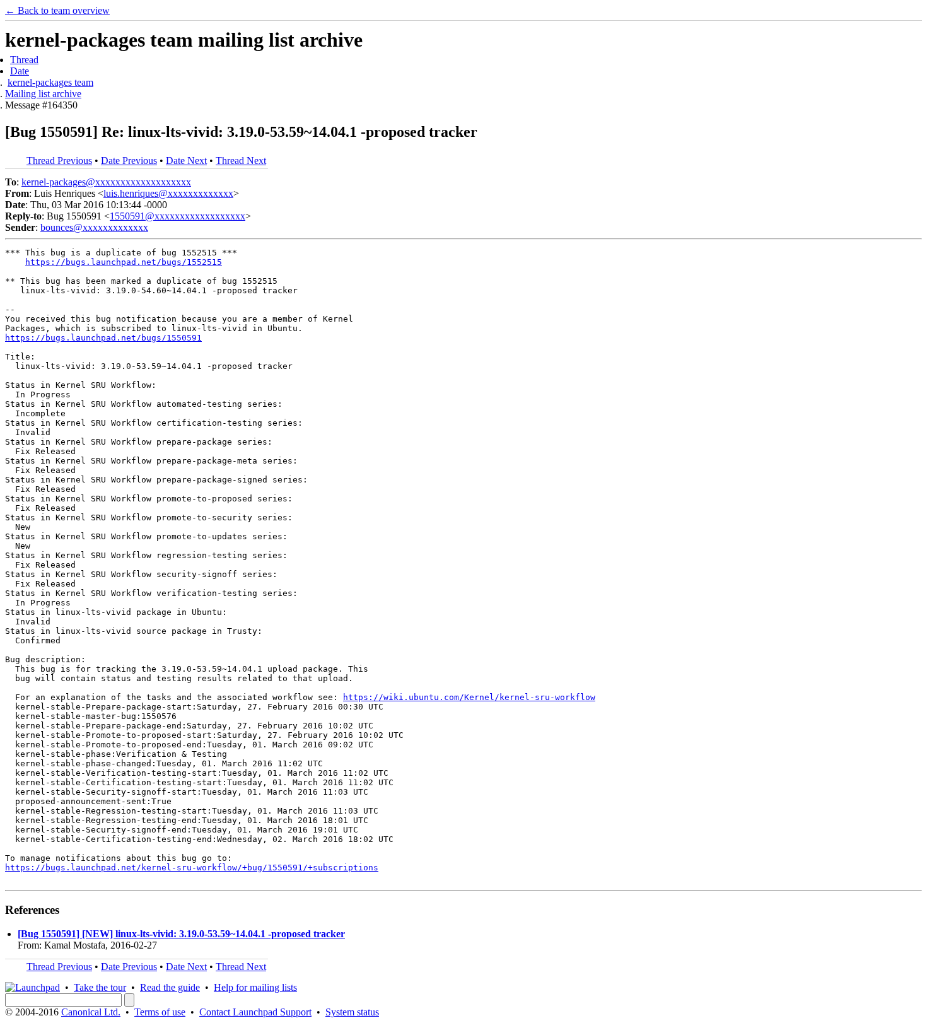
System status (352, 1012)
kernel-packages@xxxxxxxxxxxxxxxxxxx (106, 182)
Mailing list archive (43, 93)
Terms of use (159, 1012)
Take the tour (100, 987)
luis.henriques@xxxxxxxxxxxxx (168, 193)
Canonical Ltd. (90, 1012)
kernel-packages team (50, 82)
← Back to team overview (57, 10)
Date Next (186, 160)
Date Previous (129, 160)
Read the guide (170, 987)
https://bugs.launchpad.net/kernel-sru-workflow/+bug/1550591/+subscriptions (191, 867)
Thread (24, 59)
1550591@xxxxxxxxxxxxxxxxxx (177, 216)
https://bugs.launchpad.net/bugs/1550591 (103, 337)
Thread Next (241, 160)
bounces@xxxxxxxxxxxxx (94, 227)
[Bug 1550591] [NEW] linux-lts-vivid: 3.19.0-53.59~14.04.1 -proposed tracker (181, 933)
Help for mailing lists (255, 987)
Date (19, 71)
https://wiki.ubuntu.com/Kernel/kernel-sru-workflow (469, 697)
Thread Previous (59, 160)
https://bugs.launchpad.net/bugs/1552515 (123, 262)
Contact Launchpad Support (255, 1012)
